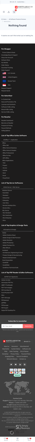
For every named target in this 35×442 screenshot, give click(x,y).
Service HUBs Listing (7, 112)
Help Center (5, 349)
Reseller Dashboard (7, 120)
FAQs (5, 351)
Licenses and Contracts (8, 104)
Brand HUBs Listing (7, 109)
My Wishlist (4, 62)
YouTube (15, 364)
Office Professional (8, 153)
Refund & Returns (12, 359)
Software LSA (26, 349)
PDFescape (4, 305)
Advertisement (24, 346)
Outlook (5, 170)
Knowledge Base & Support (9, 55)
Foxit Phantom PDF (7, 292)
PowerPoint (6, 178)
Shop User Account (7, 57)
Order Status (5, 65)
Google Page (24, 364)
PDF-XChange (5, 298)
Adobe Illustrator (7, 240)
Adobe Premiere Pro (8, 245)
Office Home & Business (10, 148)
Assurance (14, 346)
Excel (4, 175)
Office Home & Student (9, 150)
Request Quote (5, 91)
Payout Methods (6, 128)
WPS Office (6, 158)
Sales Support (5, 70)
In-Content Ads (5, 99)
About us (6, 346)
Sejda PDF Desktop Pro (8, 310)
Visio (4, 163)
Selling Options (5, 130)
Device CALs (6, 208)
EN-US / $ (13, 2)
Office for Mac (7, 155)
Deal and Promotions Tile (8, 102)
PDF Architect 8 (6, 290)
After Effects (6, 248)
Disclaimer (5, 354)
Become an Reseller (7, 123)
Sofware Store (5, 60)
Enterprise (6, 200)
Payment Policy (26, 354)
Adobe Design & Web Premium (11, 237)
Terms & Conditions (22, 356)
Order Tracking (14, 351)
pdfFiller (3, 303)
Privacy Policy (15, 354)
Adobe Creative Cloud (9, 235)
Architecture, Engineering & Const (13, 252)
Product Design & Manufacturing (12, 255)
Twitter (11, 364)
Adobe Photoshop (8, 243)
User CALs (6, 203)
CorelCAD (5, 262)
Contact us (23, 359)
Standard (5, 195)
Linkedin (20, 364)
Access (5, 168)
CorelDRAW (6, 265)
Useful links (20, 2)
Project (5, 165)
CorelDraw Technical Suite (10, 267)
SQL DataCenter (7, 215)
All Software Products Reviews (17, 19)
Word (4, 173)
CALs (4, 220)
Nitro (2, 295)
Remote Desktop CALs (9, 205)
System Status (15, 349)
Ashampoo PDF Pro (7, 282)
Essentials (6, 193)
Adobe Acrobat (5, 280)
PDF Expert (4, 308)
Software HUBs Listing (8, 107)
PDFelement (5, 300)
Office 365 (6, 145)
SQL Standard (7, 213)
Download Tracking (7, 67)
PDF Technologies (6, 287)
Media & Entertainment (9, 258)
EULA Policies (24, 351)
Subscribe (28, 326)
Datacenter (6, 198)
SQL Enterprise (7, 218)
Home (4, 19)
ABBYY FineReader (7, 285)
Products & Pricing (6, 125)
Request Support (6, 88)
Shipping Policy (9, 356)
